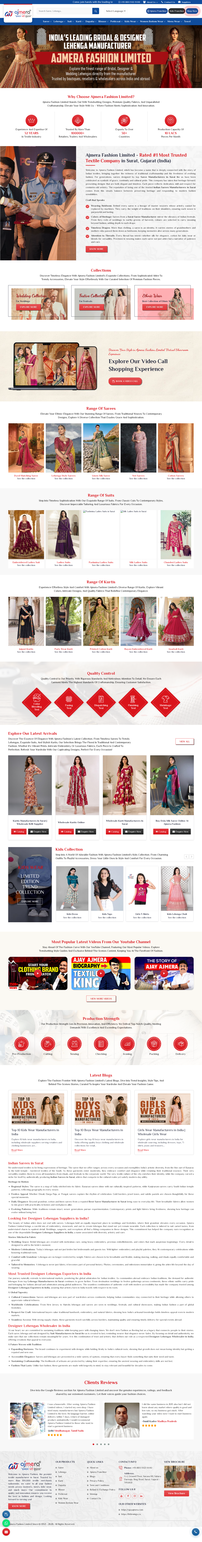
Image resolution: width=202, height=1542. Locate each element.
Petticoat (115, 21)
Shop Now (192, 11)
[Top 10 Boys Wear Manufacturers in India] (101, 1109)
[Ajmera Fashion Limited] (18, 13)
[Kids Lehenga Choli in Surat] (177, 888)
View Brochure (176, 1493)
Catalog (20, 831)
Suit (69, 21)
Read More (17, 1150)
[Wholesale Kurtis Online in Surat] (77, 785)
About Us (151, 2)
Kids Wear (130, 21)
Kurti (78, 21)
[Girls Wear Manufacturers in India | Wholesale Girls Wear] (164, 1109)
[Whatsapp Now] (6, 1523)
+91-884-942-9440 (130, 2)
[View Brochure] (180, 1477)
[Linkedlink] (141, 1496)
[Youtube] (121, 1496)
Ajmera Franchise (157, 11)
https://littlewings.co (131, 1514)
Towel (187, 21)
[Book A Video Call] (6, 1514)
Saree (46, 21)
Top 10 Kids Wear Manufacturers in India (35, 1132)
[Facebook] (128, 1496)
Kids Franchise (177, 11)
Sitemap (93, 1494)
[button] (93, 1444)
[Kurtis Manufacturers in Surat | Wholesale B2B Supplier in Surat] (30, 785)
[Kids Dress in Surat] (72, 888)
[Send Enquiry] (6, 1532)
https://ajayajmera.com (132, 1509)
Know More (96, 249)
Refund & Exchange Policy (102, 1489)
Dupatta (90, 21)
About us (94, 1467)
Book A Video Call (127, 381)
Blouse (102, 21)
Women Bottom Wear (151, 21)
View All (185, 741)
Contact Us (169, 2)
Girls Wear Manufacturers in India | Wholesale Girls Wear (161, 1132)
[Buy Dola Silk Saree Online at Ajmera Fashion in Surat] (172, 785)
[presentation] (186, 856)
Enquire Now (39, 831)
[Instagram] (134, 1496)
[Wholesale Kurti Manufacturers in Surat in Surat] (124, 785)
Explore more (28, 307)
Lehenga (58, 21)
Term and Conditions (99, 1485)
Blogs (92, 1476)
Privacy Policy (97, 1481)
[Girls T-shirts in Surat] (142, 888)
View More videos (101, 998)
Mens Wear (173, 21)
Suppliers (186, 2)
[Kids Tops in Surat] (107, 888)
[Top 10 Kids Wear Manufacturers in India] (38, 1109)
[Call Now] (195, 1532)
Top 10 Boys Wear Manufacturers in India (99, 1132)
